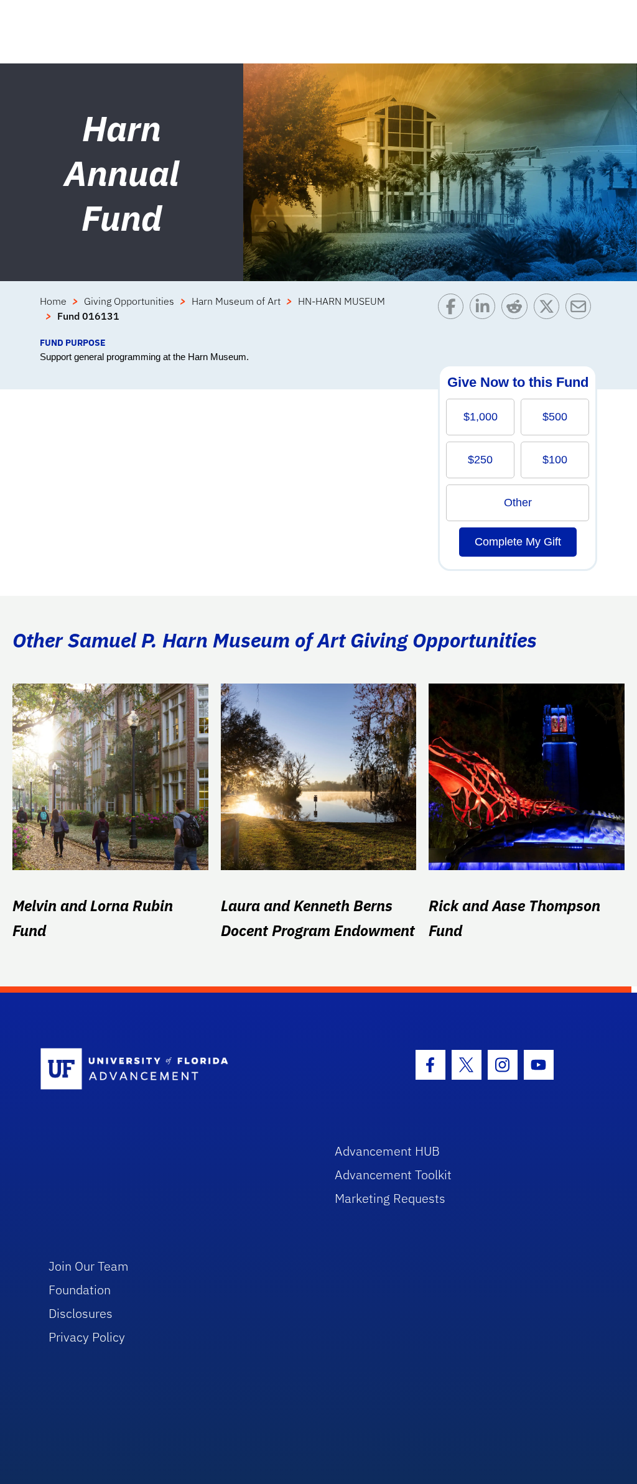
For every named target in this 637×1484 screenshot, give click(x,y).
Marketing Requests (390, 1198)
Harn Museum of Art (236, 301)
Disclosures (81, 1313)
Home (53, 301)
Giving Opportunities (129, 301)
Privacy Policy (87, 1337)
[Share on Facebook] (454, 315)
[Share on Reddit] (517, 315)
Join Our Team (89, 1266)
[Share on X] (549, 315)
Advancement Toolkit (393, 1174)
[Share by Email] (581, 315)
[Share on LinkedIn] (485, 315)
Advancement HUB (387, 1151)
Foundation (80, 1289)
